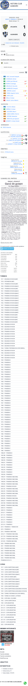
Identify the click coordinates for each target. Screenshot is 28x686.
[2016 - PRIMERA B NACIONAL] (14, 532)
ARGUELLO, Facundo (11, 86)
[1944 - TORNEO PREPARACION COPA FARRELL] (14, 348)
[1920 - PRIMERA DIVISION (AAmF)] (14, 286)
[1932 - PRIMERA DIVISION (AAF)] (14, 317)
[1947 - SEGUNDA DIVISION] (14, 355)
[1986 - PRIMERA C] (14, 451)
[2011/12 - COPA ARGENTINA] (14, 605)
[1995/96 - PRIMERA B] (14, 474)
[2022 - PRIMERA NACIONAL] (14, 548)
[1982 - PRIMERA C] (14, 439)
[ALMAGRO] (14, 34)
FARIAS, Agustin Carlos (13, 93)
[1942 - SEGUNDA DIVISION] (14, 341)
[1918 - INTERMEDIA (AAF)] (14, 281)
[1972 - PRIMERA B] (14, 415)
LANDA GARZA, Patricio (13, 114)
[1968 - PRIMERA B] (14, 405)
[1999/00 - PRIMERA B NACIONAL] (14, 484)
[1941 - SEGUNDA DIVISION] (14, 339)
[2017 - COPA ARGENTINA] (14, 617)
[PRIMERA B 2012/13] (14, 560)
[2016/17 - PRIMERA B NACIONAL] (14, 534)
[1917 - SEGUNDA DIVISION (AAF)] (14, 279)
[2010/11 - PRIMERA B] (14, 512)
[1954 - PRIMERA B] (14, 372)
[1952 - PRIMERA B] (14, 367)
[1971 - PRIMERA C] (14, 412)
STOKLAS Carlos (9, 152)
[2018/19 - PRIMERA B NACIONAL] (14, 539)
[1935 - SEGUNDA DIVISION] (14, 324)
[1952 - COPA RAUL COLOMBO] (14, 598)
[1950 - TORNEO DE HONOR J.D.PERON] (14, 596)
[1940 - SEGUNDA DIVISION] (14, 336)
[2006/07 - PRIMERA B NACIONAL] (14, 501)
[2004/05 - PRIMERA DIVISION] (14, 496)
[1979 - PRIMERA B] (14, 431)
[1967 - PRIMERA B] (14, 403)
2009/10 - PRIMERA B (11, 19)
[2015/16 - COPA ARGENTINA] (14, 615)
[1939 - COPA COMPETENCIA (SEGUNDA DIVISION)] (14, 591)
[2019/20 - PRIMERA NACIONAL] (14, 541)
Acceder (2, 652)
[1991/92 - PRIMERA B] (14, 465)
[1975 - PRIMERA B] (14, 422)
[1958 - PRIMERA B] (14, 381)
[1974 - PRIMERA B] (14, 420)
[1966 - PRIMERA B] (14, 400)
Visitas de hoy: (6, 671)
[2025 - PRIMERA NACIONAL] (14, 555)
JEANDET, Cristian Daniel (12, 121)
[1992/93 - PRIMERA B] (14, 467)
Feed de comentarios (5, 656)
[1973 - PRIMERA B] (14, 417)
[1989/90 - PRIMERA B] (14, 460)
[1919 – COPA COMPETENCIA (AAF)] (14, 572)
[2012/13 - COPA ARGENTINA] (14, 608)
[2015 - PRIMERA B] (14, 529)
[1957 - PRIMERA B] (14, 379)
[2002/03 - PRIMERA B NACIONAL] (14, 491)
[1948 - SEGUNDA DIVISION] (14, 358)
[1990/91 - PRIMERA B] (14, 462)
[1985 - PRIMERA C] (14, 448)
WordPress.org (4, 658)
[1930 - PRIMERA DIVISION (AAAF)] (14, 312)
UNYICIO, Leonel (11, 91)
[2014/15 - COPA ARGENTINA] (14, 612)
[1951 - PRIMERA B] (14, 365)
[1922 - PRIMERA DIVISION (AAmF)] (14, 293)
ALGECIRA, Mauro (11, 111)
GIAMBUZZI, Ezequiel (12, 88)
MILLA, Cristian (10, 98)
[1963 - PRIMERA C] (14, 393)
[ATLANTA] (14, 27)
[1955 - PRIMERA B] (14, 374)
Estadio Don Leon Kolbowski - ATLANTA (15, 43)
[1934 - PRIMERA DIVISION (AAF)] (14, 322)
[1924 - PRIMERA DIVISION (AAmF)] (14, 298)
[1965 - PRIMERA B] (14, 398)
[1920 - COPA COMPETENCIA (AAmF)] (14, 574)
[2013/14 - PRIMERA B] (14, 524)
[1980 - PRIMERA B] (14, 434)
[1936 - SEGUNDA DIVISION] (14, 327)
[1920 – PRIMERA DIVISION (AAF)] (14, 289)
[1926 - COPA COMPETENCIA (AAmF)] (14, 584)
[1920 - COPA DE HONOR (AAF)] (14, 577)
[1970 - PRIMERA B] (14, 410)
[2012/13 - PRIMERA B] (14, 517)
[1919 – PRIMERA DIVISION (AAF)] (14, 284)
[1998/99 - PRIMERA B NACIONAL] (14, 481)
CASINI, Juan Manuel (11, 81)
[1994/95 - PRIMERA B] (14, 472)
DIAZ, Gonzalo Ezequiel (13, 76)
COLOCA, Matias (11, 107)
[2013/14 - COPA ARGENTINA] (14, 610)
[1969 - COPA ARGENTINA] (14, 603)
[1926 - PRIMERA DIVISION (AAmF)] (14, 303)
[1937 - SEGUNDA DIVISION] (14, 329)
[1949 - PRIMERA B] (14, 360)
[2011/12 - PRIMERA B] (14, 515)
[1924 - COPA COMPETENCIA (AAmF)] (14, 579)
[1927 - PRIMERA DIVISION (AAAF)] (14, 305)
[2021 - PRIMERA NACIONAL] (14, 546)
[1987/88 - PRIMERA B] (14, 455)
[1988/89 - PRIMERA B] (14, 458)
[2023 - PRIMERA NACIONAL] (14, 551)
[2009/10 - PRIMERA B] (14, 508)
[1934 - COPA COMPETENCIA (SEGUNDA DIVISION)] (14, 589)
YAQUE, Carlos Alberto (12, 100)
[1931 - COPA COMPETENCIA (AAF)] (14, 586)
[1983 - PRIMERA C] (14, 441)
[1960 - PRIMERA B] (14, 386)
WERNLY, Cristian (10, 109)
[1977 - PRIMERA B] (14, 427)
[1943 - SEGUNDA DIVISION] (14, 343)
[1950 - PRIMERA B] (14, 362)
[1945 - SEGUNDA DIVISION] (14, 350)
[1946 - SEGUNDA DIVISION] (14, 353)
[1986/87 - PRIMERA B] (14, 453)
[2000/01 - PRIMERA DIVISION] (14, 486)
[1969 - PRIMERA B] (14, 408)
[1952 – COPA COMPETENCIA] (14, 601)
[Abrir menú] (26, 5)
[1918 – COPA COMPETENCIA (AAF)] (14, 570)
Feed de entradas (4, 654)
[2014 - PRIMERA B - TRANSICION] (14, 527)
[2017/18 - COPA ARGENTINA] (14, 620)
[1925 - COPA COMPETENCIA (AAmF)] (14, 581)
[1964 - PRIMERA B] (14, 396)
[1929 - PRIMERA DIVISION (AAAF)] (14, 310)
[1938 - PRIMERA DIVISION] (14, 331)
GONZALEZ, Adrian (11, 79)
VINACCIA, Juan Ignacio (13, 118)
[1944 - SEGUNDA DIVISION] (14, 346)
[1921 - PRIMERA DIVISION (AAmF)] (14, 291)
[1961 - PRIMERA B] (14, 389)
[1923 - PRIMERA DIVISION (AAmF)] (14, 296)
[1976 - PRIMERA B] (14, 424)
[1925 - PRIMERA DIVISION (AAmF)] (14, 300)
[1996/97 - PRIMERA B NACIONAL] (14, 477)
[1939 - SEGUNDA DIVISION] (14, 334)
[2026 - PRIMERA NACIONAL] (14, 558)
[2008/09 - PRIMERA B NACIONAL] (14, 505)
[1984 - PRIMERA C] (14, 446)
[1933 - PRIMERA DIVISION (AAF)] (14, 319)
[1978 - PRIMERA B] (14, 429)
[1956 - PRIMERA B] (14, 377)
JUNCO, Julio (10, 95)
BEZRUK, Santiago (11, 83)
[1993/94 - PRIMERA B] (14, 470)
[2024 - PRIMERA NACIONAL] (14, 553)
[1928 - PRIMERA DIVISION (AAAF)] (14, 308)
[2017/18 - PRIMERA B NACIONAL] (14, 536)
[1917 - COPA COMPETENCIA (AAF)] (14, 567)
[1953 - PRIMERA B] (14, 370)
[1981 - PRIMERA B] (14, 436)
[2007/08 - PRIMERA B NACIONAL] (14, 503)
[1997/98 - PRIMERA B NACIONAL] (14, 479)
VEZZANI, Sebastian (12, 116)
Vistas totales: (6, 673)
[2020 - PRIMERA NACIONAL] (14, 543)
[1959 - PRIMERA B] (14, 384)
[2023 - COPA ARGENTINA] (14, 624)
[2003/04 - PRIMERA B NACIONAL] (14, 493)
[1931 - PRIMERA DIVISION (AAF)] (14, 315)
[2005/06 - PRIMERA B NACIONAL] (14, 498)
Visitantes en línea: (7, 668)
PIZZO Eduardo (7, 127)
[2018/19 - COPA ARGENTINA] (14, 622)
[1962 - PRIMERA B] (14, 391)
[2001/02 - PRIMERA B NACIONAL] (14, 489)
